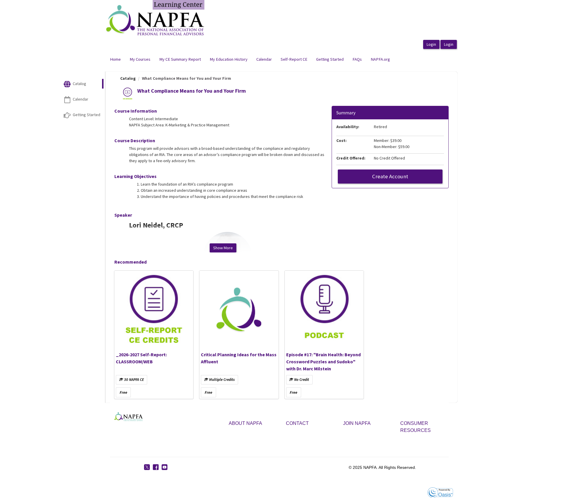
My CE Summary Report (180, 59)
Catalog (128, 78)
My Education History (228, 59)
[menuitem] (115, 59)
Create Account (390, 176)
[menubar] (250, 59)
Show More (223, 247)
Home (115, 59)
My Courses (140, 59)
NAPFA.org (380, 59)
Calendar (264, 59)
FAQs (357, 59)
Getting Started (330, 59)
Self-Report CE (294, 59)
